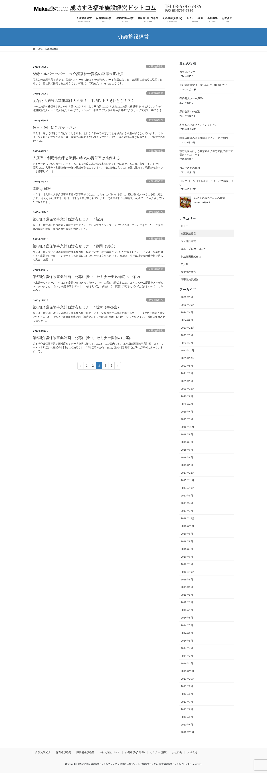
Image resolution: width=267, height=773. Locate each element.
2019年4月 (187, 411)
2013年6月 (187, 709)
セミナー (186, 225)
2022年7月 (187, 342)
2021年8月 (187, 365)
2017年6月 (187, 495)
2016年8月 (187, 541)
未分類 (184, 264)
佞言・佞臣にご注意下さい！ (56, 127)
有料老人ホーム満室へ (192, 98)
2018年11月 (187, 426)
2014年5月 (187, 640)
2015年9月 (187, 579)
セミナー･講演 (158, 752)
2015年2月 (187, 602)
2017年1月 (187, 510)
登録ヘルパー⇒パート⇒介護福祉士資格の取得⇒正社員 (78, 74)
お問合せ (192, 752)
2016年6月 (187, 556)
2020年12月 (188, 388)
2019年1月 (187, 419)
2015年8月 (187, 587)
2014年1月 (187, 663)
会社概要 (177, 752)
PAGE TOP (257, 746)
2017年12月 (188, 472)
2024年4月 (187, 312)
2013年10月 (188, 678)
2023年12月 (188, 327)
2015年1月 (187, 610)
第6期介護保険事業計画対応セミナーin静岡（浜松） (75, 246)
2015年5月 (187, 594)
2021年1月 (187, 381)
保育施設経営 (188, 241)
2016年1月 (187, 564)
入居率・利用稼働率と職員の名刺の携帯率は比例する (76, 158)
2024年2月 (187, 320)
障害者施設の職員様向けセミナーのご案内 (203, 138)
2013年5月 (187, 717)
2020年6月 (187, 396)
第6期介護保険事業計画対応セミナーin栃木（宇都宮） (77, 307)
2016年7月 (187, 549)
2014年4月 (187, 648)
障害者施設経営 (190, 279)
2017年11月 (187, 480)
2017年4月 (187, 503)
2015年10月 (188, 571)
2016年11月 (187, 526)
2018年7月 (187, 442)
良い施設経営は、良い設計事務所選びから (203, 85)
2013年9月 (187, 686)
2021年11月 (187, 350)
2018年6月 (187, 449)
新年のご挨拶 (187, 71)
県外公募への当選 (189, 111)
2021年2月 (187, 373)
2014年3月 (187, 655)
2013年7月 (187, 701)
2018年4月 (187, 457)
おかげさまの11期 (189, 167)
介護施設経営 (156, 66)
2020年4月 (187, 404)
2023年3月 (187, 335)
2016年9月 (187, 533)
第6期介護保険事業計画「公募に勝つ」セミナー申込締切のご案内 (86, 277)
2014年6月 (187, 633)
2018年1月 (187, 465)
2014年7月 (187, 625)
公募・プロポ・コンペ (193, 248)
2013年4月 (187, 724)
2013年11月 (187, 671)
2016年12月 (188, 518)
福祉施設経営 (188, 271)
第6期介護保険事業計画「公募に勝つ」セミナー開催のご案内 (83, 338)
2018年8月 (187, 434)
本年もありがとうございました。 (198, 124)
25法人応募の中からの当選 (209, 198)
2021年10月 (188, 358)
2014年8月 (187, 617)
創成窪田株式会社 (191, 256)
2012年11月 (187, 732)
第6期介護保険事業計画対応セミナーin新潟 (68, 219)
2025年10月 (188, 304)
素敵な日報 (42, 189)
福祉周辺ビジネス (110, 752)
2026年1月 (187, 297)
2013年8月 (187, 693)
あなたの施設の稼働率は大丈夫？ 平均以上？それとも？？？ (83, 101)
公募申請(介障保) (135, 752)
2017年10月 (188, 488)
